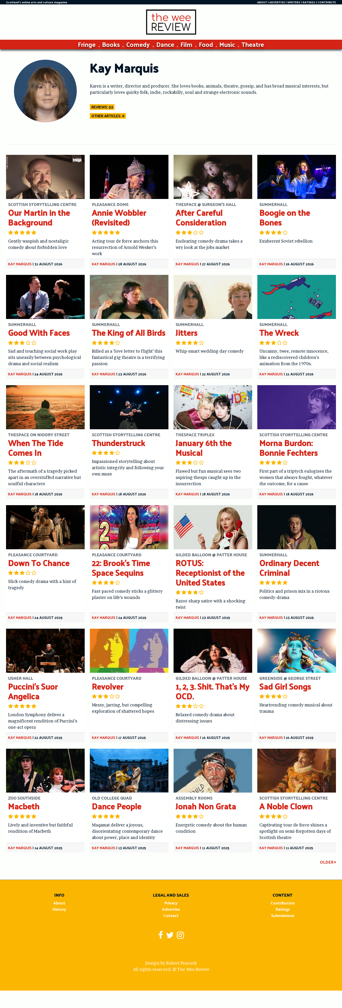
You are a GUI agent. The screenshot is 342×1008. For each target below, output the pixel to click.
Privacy (171, 903)
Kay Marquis (20, 263)
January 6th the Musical (204, 447)
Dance (165, 44)
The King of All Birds (128, 332)
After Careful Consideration (201, 217)
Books (111, 44)
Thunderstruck (118, 442)
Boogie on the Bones (284, 217)
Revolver (108, 686)
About (59, 903)
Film (186, 44)
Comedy (138, 44)
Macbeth (24, 806)
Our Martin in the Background (39, 217)
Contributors (283, 903)
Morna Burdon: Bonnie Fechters (288, 447)
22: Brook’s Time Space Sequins (121, 567)
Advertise (171, 909)
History (59, 909)
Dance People (116, 806)
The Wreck (279, 332)
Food (206, 44)
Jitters (187, 332)
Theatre (252, 44)
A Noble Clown (286, 806)
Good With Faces (39, 332)
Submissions (282, 915)
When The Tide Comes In (35, 447)
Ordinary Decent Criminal (289, 567)
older (327, 862)
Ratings (282, 909)
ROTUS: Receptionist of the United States (210, 572)
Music (227, 44)
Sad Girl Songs (285, 686)
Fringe (87, 44)
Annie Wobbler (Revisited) (119, 217)
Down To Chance (39, 562)
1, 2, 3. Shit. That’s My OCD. (213, 691)
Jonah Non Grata (206, 806)
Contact (171, 915)
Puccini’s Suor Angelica (33, 691)
